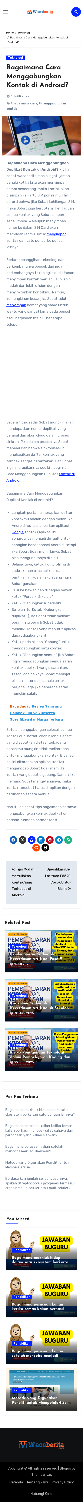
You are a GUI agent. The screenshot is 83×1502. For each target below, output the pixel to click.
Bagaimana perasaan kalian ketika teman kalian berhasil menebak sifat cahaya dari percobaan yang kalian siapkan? (39, 1130)
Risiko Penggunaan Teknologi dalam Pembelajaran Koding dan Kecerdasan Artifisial (40, 1057)
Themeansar (41, 1475)
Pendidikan (21, 1250)
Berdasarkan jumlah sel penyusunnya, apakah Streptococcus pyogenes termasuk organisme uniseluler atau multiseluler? (40, 1183)
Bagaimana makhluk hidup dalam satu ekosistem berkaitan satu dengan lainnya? (41, 1262)
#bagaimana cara (24, 103)
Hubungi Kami (41, 1494)
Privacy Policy (63, 1482)
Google (18, 532)
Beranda (16, 1482)
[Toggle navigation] (5, 12)
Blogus (65, 1468)
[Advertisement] (41, 375)
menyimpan (16, 305)
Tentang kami (37, 1482)
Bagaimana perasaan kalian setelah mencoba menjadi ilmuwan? (37, 1356)
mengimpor (56, 234)
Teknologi (15, 58)
